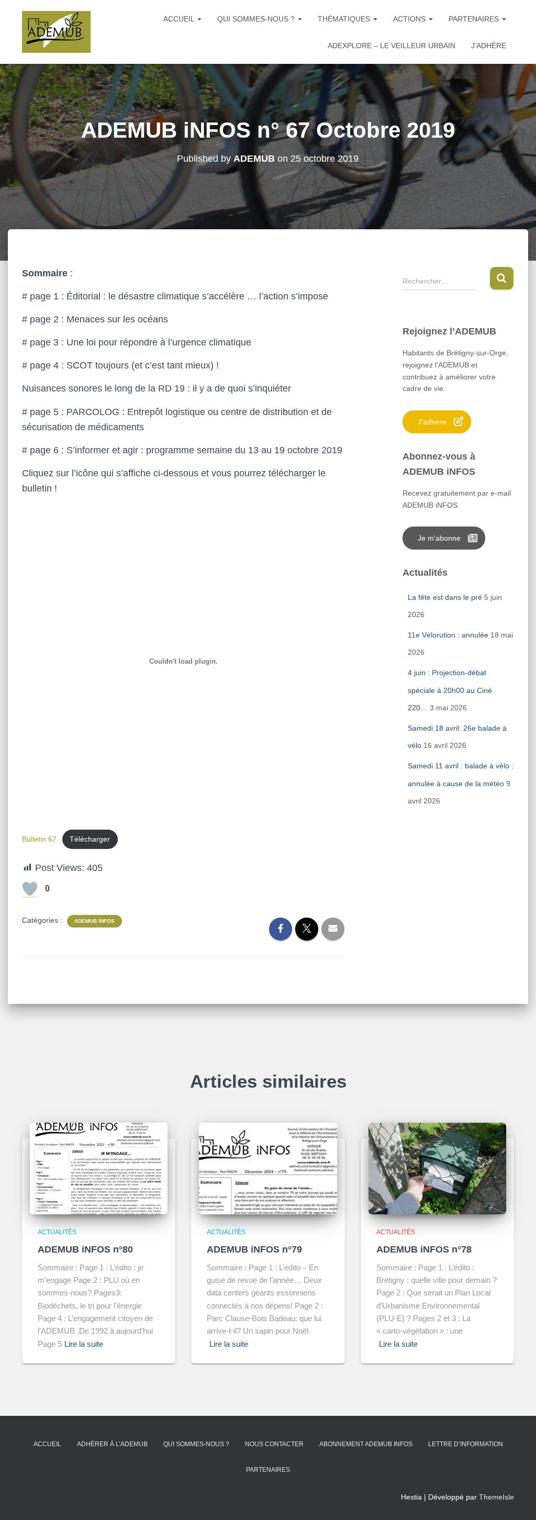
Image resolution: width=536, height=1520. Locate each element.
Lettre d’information (465, 1444)
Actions (410, 19)
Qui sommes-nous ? (257, 19)
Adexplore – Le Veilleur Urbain (391, 45)
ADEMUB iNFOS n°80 (85, 1249)
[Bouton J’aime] (30, 889)
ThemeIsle (496, 1497)
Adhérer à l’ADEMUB (112, 1444)
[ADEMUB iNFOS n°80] (99, 1168)
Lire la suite (83, 1343)
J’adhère (488, 45)
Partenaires (475, 19)
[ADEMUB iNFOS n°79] (268, 1168)
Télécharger (90, 839)
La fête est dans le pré (445, 597)
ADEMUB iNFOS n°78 (424, 1249)
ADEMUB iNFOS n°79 (254, 1249)
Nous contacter (274, 1444)
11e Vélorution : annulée (448, 635)
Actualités (57, 1232)
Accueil (179, 19)
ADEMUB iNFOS (94, 921)
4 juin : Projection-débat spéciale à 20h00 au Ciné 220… (450, 690)
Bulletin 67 (39, 839)
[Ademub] (56, 32)
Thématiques (345, 19)
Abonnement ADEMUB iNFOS (365, 1444)
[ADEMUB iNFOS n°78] (437, 1168)
